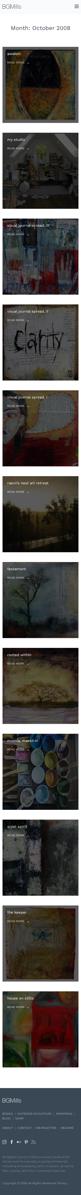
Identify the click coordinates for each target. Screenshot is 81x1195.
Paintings (64, 1113)
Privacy (62, 1183)
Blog (6, 1118)
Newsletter (46, 1127)
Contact (24, 1127)
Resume (67, 1127)
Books (7, 1113)
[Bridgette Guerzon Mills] (11, 6)
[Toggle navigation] (75, 7)
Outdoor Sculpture (34, 1113)
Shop (19, 1118)
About (7, 1127)
